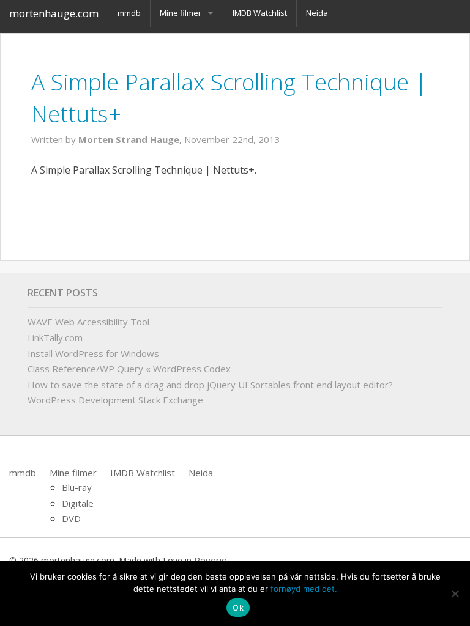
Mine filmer (73, 472)
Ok (238, 608)
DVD (71, 518)
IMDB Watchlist (142, 472)
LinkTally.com (55, 337)
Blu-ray (77, 487)
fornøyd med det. (303, 589)
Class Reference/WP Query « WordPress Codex (129, 369)
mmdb (22, 472)
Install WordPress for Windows (93, 353)
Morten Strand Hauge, (131, 139)
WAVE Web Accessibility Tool (88, 321)
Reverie (210, 560)
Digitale (78, 503)
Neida (200, 472)
